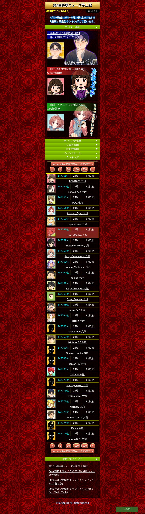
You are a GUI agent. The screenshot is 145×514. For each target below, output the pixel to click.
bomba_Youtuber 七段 (77, 267)
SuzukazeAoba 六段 (77, 353)
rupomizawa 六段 (77, 224)
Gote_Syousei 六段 (77, 299)
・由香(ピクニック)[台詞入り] (65, 104)
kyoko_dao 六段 (77, 331)
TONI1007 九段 (77, 181)
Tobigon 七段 (77, 320)
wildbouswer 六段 (77, 395)
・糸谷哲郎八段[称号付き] (63, 33)
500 (85, 169)
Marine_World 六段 (77, 417)
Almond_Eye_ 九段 (77, 213)
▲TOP (127, 509)
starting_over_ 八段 (77, 385)
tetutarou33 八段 (77, 342)
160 (76, 169)
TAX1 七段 (77, 202)
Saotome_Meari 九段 (77, 245)
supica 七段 (77, 277)
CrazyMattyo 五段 (77, 235)
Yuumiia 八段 (77, 374)
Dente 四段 (77, 428)
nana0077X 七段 (77, 191)
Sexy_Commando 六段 (77, 256)
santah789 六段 (77, 363)
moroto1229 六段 (77, 439)
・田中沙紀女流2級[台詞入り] (65, 69)
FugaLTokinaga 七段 (77, 288)
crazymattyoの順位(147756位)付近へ (72, 164)
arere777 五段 (77, 310)
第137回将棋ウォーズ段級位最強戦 (68, 466)
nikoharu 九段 (77, 406)
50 (68, 169)
